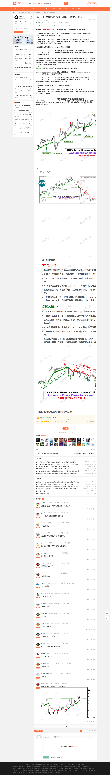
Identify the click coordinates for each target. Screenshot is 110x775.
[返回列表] (107, 618)
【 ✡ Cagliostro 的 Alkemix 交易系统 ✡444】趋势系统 (26, 91)
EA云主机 (39, 3)
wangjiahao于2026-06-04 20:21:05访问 (61, 444)
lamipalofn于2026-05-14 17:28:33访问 (84, 444)
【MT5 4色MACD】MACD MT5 (43, 491)
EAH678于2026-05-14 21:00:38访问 (74, 444)
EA (28, 8)
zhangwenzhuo (45, 673)
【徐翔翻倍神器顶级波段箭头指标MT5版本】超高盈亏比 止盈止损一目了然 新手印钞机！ (58, 486)
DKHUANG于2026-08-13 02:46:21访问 (42, 440)
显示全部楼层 (59, 22)
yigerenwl (43, 583)
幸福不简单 (44, 613)
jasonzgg (43, 553)
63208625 (89, 493)
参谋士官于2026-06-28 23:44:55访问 (38, 444)
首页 (16, 8)
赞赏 (65, 428)
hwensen (43, 653)
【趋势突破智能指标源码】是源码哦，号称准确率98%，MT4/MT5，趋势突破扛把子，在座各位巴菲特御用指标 (58, 473)
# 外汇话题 (16, 108)
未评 (66, 421)
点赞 (89, 509)
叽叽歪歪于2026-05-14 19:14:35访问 (79, 444)
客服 (83, 764)
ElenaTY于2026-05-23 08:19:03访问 (70, 444)
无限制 (46, 20)
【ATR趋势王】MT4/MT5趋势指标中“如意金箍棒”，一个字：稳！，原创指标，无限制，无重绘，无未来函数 (58, 464)
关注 (19, 32)
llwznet (89, 466)
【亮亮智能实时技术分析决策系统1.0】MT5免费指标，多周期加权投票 (53, 466)
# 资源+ (15, 97)
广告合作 (68, 764)
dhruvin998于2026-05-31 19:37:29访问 (65, 444)
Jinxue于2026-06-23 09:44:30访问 (42, 444)
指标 (41, 8)
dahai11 (88, 484)
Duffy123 (88, 490)
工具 (34, 8)
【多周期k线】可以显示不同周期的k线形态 (86, 453)
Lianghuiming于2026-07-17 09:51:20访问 (70, 440)
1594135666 (44, 603)
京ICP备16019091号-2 (53, 764)
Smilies (60, 737)
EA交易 (34, 3)
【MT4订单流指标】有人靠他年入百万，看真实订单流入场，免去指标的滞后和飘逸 (56, 462)
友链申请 (62, 764)
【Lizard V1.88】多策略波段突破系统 (23, 119)
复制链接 (67, 22)
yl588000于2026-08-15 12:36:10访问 (38, 440)
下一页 (93, 730)
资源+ (47, 8)
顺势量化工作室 (88, 462)
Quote (55, 737)
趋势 (40, 20)
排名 (79, 8)
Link (53, 737)
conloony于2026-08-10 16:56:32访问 (47, 440)
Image (50, 737)
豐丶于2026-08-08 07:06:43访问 (52, 440)
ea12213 (43, 643)
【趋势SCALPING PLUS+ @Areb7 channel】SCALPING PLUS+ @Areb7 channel (32, 77)
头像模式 (44, 435)
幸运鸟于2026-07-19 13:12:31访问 (65, 440)
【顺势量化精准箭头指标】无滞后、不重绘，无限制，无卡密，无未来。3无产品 (56, 468)
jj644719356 (44, 543)
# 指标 (15, 51)
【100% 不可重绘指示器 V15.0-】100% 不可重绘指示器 (44, 12)
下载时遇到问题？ (90, 421)
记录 (66, 419)
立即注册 (76, 746)
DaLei (42, 683)
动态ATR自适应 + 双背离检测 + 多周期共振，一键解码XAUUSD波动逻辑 (31, 114)
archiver (27, 764)
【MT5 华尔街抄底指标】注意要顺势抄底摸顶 (51, 453)
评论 (94, 449)
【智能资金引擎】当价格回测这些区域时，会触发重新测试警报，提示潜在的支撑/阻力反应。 (58, 482)
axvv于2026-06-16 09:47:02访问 (52, 444)
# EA (15, 121)
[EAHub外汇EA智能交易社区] (19, 4)
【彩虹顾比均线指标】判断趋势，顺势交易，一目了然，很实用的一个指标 (54, 484)
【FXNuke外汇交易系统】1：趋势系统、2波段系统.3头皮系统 (28, 54)
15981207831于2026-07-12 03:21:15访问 (84, 440)
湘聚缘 (43, 503)
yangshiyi (43, 563)
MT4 (43, 20)
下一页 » (66, 726)
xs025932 (43, 593)
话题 (22, 8)
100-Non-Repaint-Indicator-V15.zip (48, 417)
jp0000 (43, 513)
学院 (60, 8)
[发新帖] (38, 731)
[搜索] (65, 3)
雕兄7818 (38, 22)
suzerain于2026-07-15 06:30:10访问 (74, 440)
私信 (28, 32)
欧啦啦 (43, 633)
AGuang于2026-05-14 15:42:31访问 (88, 444)
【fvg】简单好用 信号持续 (42, 493)
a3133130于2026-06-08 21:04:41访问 (56, 444)
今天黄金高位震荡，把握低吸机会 (22, 106)
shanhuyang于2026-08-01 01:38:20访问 (56, 440)
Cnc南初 (43, 623)
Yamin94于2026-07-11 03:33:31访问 (88, 440)
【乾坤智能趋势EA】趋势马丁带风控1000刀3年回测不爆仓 (28, 128)
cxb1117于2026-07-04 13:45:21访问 (93, 440)
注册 (94, 3)
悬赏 (73, 8)
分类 (37, 20)
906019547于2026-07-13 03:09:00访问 (79, 440)
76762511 (43, 523)
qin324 (43, 533)
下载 (70, 419)
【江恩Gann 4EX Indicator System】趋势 (23, 86)
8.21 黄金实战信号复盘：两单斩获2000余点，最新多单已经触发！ (29, 110)
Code (57, 737)
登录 (89, 3)
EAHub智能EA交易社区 (20, 12)
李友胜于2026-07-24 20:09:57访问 (61, 440)
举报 (38, 449)
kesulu (88, 486)
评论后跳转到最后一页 (56, 757)
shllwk (43, 573)
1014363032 (87, 482)
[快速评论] (107, 613)
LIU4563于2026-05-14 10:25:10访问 (93, 444)
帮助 (66, 8)
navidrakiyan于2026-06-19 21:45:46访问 (47, 444)
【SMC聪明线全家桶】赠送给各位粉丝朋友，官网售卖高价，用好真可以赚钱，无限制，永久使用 (58, 471)
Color (48, 737)
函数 (54, 8)
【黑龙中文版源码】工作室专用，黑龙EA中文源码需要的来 (28, 132)
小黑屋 (32, 764)
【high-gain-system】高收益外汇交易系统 (23, 67)
